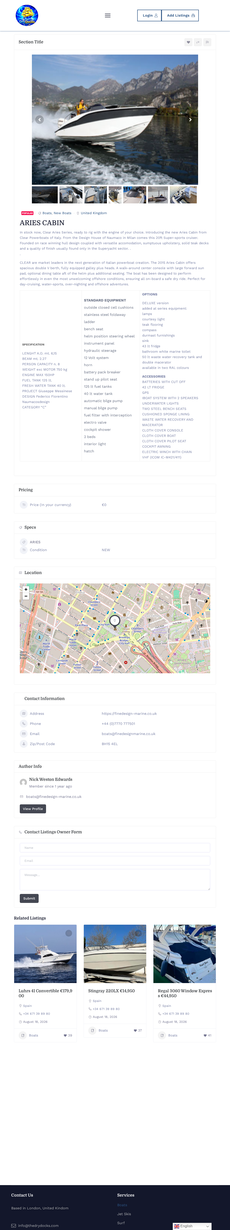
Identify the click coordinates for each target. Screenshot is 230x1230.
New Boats (62, 213)
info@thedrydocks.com (38, 1225)
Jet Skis (124, 1214)
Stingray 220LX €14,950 (111, 991)
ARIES (35, 542)
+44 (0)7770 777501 (118, 724)
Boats (47, 213)
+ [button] (25, 589)
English (185, 1226)
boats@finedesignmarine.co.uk (128, 734)
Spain (27, 1006)
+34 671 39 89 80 (36, 1013)
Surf (121, 1223)
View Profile (33, 809)
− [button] (25, 596)
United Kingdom (94, 213)
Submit (29, 898)
